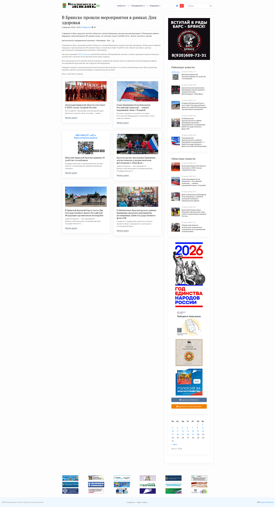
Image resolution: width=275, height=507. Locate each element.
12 (183, 431)
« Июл (174, 444)
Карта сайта (142, 502)
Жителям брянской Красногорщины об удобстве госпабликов (85, 159)
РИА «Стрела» (84, 54)
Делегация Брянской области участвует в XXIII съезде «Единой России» (85, 106)
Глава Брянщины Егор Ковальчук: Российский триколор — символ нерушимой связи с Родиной (134, 107)
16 (203, 431)
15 (198, 431)
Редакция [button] (154, 6)
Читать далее (71, 117)
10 (173, 431)
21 (193, 434)
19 (183, 434)
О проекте (130, 502)
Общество (86, 27)
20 (188, 434)
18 (178, 434)
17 (172, 434)
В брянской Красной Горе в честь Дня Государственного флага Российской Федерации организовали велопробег (84, 213)
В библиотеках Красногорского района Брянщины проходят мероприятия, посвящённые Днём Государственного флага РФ (136, 214)
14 (193, 431)
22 (198, 434)
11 (177, 431)
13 (188, 431)
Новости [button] (121, 6)
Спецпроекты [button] (137, 6)
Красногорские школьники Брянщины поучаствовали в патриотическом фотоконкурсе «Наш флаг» (136, 160)
